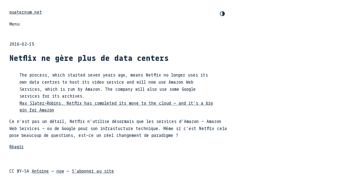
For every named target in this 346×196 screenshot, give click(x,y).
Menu (14, 24)
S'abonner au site (93, 171)
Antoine (40, 171)
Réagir (16, 146)
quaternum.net (25, 12)
